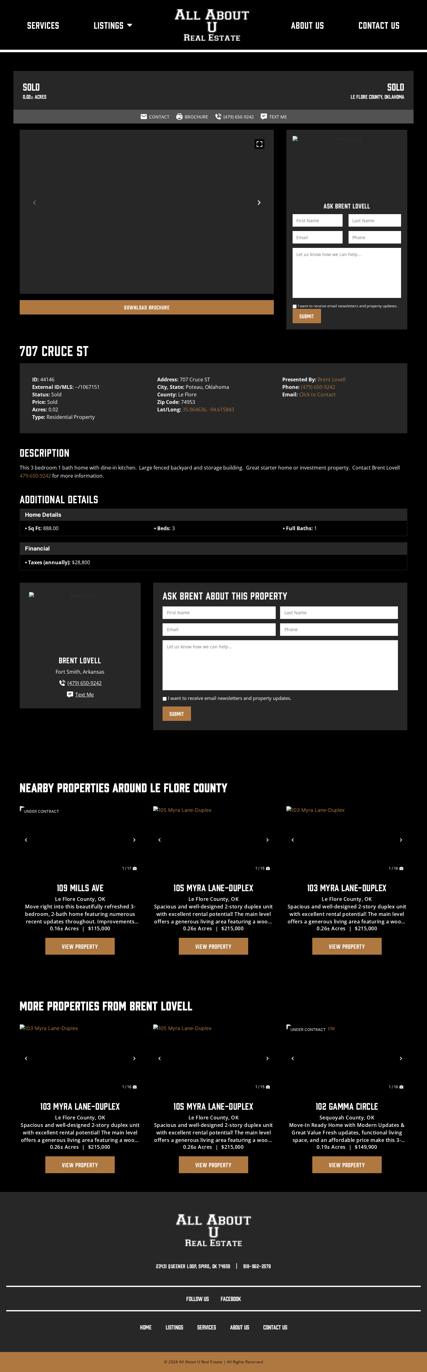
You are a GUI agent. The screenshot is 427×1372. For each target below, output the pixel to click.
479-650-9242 (35, 475)
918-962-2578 (257, 1266)
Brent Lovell (331, 379)
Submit (306, 316)
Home (146, 1327)
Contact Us (379, 25)
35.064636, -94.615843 (208, 409)
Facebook (231, 1298)
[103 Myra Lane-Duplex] (346, 840)
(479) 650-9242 (318, 387)
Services (43, 25)
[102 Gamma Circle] (346, 1058)
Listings (109, 25)
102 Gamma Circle (347, 1105)
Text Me (84, 694)
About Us (307, 25)
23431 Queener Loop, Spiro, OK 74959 (193, 1266)
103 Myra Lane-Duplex (347, 887)
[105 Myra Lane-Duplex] (213, 840)
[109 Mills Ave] (80, 840)
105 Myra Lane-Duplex (213, 887)
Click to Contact (317, 394)
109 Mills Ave (80, 887)
